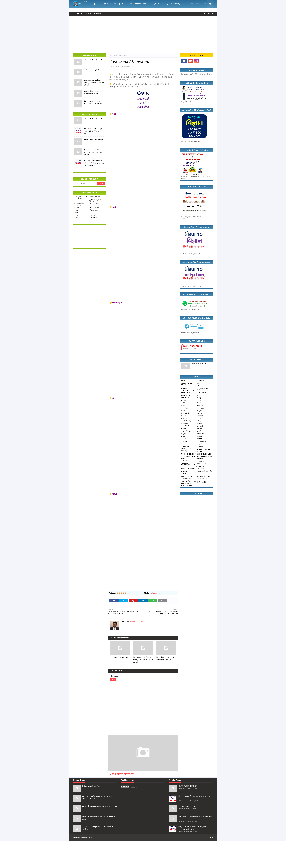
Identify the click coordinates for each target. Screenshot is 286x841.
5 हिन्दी (183, 410)
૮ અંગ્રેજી (184, 428)
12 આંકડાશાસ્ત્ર (202, 478)
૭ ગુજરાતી (200, 418)
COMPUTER (185, 398)
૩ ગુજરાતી (200, 400)
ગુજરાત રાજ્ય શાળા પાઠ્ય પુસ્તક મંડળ (95, 200)
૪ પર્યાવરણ (184, 405)
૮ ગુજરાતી (200, 426)
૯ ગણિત (199, 431)
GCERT (76, 215)
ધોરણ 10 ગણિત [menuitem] (176, 4)
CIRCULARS (201, 380)
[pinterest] (208, 14)
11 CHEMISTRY (202, 464)
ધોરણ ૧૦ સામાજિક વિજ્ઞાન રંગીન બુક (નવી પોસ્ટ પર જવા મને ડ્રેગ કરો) (94, 163)
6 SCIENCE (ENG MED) (204, 454)
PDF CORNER (185, 395)
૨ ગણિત (199, 398)
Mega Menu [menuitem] (125, 4)
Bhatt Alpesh (88, 837)
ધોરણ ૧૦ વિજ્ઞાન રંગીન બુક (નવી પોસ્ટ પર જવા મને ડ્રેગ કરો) (93, 131)
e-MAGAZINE (201, 393)
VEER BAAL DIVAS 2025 (192, 346)
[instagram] (205, 14)
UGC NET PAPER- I (187, 476)
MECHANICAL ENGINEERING (201, 482)
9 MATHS (200, 459)
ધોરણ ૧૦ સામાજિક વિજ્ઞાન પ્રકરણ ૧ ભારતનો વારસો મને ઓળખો (94, 82)
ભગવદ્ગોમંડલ (78, 218)
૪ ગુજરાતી (200, 405)
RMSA (77, 213)
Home (81, 13)
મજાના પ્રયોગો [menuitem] (201, 4)
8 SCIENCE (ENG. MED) (204, 456)
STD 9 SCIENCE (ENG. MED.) (188, 457)
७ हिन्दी (199, 421)
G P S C (92, 215)
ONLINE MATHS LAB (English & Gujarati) (187, 484)
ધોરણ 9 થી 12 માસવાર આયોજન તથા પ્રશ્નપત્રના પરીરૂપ (93, 152)
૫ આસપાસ (200, 408)
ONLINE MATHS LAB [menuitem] (142, 4)
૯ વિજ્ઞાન (199, 436)
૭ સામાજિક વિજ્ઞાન (187, 421)
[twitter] (212, 14)
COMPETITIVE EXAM (203, 476)
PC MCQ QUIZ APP (188, 390)
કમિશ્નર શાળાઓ (94, 203)
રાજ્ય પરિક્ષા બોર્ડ (95, 196)
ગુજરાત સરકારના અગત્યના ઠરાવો (95, 207)
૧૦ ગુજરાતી (200, 444)
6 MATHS (199, 451)
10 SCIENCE (185, 460)
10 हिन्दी (199, 439)
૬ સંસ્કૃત (184, 416)
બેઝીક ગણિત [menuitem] (188, 4)
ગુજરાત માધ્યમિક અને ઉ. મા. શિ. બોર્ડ (80, 197)
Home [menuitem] (98, 4)
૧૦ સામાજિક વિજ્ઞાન (203, 441)
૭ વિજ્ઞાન (184, 418)
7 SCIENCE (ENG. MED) (188, 454)
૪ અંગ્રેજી (184, 408)
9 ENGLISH (200, 434)
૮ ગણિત (199, 423)
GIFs (197, 385)
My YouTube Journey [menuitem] (160, 4)
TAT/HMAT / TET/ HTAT (202, 389)
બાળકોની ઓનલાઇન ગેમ (204, 471)
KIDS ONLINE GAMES (188, 469)
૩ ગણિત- (184, 403)
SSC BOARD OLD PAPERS (186, 384)
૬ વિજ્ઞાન (199, 413)
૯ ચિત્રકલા (184, 439)
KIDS (198, 395)
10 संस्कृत (200, 446)
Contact (98, 13)
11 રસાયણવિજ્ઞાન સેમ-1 (188, 481)
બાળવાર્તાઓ (93, 218)
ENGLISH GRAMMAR (203, 449)
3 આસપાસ (200, 403)
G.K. (198, 383)
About (90, 13)
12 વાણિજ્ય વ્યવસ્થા (187, 478)
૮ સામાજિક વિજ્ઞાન (186, 426)
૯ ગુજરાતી (184, 434)
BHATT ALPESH (116, 66)
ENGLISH (184, 388)
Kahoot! (184, 473)
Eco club (184, 471)
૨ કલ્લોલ (184, 400)
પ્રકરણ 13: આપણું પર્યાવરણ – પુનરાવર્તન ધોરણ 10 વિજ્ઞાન (99, 828)
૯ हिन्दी (183, 436)
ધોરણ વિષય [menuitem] (110, 4)
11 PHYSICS (201, 469)
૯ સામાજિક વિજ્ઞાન (186, 431)
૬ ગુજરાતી (200, 416)
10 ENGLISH (185, 446)
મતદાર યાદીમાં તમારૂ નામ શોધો (80, 207)
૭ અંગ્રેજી (184, 423)
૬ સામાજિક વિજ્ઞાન (186, 413)
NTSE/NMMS (185, 393)
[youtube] (190, 61)
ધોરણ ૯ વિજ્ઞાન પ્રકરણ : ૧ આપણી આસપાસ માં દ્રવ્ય (93, 102)
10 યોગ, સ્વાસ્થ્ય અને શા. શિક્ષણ (188, 450)
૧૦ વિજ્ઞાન (184, 444)
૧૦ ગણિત (184, 441)
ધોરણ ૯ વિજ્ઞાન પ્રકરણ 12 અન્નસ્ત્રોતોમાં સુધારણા (93, 92)
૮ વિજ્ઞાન (199, 428)
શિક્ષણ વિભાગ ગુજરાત (80, 203)
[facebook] (201, 14)
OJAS (76, 210)
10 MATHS (200, 461)
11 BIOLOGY (200, 466)
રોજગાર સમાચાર (95, 210)
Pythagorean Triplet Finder (93, 70)
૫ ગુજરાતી (200, 411)
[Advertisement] (143, 32)
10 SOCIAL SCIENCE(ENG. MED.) (188, 464)
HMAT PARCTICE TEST (93, 60)
